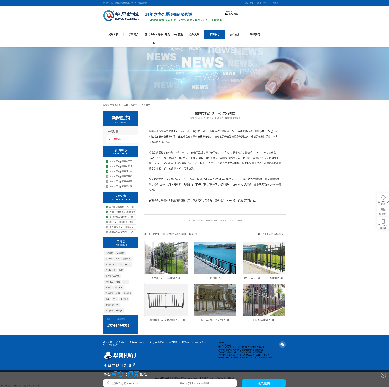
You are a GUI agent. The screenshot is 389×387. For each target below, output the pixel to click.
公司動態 (113, 131)
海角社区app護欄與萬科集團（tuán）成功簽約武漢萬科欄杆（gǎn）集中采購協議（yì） (121, 171)
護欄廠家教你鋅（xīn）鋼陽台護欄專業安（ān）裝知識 (121, 207)
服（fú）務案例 (157, 342)
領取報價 (264, 383)
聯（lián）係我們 (111, 344)
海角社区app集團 (113, 293)
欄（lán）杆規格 (112, 259)
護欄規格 (126, 259)
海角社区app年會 (113, 276)
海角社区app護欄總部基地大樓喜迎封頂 (121, 166)
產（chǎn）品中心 (154, 38)
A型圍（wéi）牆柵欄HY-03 (166, 278)
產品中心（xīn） (137, 342)
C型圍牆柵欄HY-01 (263, 320)
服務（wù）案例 (174, 34)
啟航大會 (118, 287)
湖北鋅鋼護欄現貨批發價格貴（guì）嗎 (121, 217)
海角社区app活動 (113, 282)
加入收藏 (249, 3)
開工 (115, 299)
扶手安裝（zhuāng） (114, 311)
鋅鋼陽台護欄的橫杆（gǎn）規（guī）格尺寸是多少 (121, 232)
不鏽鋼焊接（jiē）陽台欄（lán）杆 (166, 320)
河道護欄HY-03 (215, 278)
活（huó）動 (125, 264)
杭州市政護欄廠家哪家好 (274, 234)
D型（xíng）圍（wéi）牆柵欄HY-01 (263, 278)
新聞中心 (214, 34)
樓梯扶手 (228, 118)
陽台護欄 (127, 293)
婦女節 (108, 287)
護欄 (107, 299)
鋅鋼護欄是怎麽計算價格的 (121, 212)
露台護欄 (124, 299)
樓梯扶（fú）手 (112, 305)
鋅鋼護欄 (109, 253)
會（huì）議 (110, 270)
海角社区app (111, 264)
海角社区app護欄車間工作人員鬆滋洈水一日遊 (121, 161)
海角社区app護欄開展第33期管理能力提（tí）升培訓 (121, 176)
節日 (125, 282)
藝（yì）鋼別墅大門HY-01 (215, 320)
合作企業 (235, 34)
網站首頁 (113, 34)
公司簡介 (134, 34)
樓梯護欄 (236, 118)
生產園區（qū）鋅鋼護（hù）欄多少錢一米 (121, 227)
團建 (121, 270)
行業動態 (146, 105)
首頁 (126, 105)
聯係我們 (255, 34)
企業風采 (194, 34)
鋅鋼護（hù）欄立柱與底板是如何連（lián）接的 (176, 234)
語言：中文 (262, 3)
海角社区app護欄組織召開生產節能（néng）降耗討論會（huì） (121, 181)
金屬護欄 (120, 253)
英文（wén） (278, 3)
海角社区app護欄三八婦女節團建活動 (121, 186)
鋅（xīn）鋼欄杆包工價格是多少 (121, 222)
